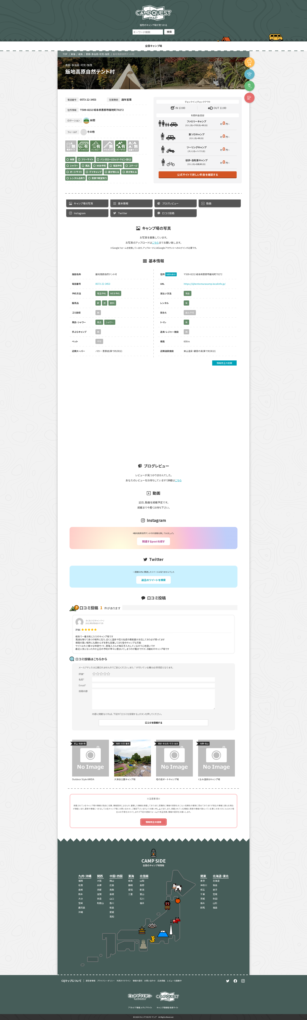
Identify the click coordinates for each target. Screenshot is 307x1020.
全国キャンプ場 (153, 46)
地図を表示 (171, 274)
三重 (130, 894)
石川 (142, 898)
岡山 (112, 880)
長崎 (80, 889)
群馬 (202, 907)
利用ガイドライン (124, 980)
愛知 (130, 889)
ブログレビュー (170, 203)
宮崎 (80, 903)
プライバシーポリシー (106, 980)
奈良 (99, 898)
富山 (142, 894)
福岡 (80, 880)
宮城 (215, 894)
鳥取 (112, 889)
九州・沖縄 (84, 876)
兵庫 (99, 885)
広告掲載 (161, 980)
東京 (202, 880)
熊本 (80, 894)
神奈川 (203, 885)
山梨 (142, 880)
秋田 (215, 898)
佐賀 (80, 885)
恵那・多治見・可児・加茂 (97, 54)
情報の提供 (137, 980)
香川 (112, 903)
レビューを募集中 (174, 980)
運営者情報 (90, 980)
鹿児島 (81, 907)
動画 (208, 203)
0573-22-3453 (102, 283)
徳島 (112, 907)
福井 (142, 903)
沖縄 (80, 912)
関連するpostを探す (153, 541)
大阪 (99, 880)
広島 (112, 885)
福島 (215, 907)
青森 (215, 885)
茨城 (202, 898)
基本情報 (123, 203)
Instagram (80, 213)
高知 (112, 916)
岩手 (215, 889)
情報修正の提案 (224, 363)
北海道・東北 (221, 876)
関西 (100, 876)
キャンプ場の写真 (83, 203)
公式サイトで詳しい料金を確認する (197, 174)
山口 (112, 898)
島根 (112, 894)
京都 (99, 889)
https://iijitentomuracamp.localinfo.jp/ (204, 283)
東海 (73, 54)
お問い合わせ (150, 980)
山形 (215, 903)
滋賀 (99, 894)
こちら (155, 242)
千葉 (202, 894)
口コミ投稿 (168, 213)
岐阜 (80, 54)
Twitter (122, 213)
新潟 (142, 889)
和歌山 (100, 903)
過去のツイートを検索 (153, 580)
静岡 (130, 885)
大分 (80, 898)
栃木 (202, 903)
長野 (142, 885)
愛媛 (112, 912)
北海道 (216, 880)
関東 (203, 876)
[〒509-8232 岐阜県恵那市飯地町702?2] (249, 86)
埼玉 (202, 889)
